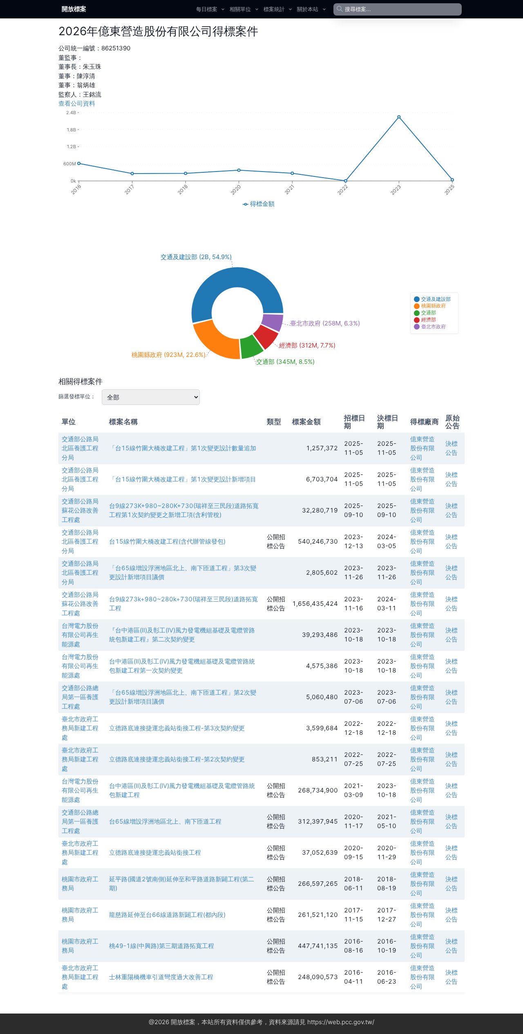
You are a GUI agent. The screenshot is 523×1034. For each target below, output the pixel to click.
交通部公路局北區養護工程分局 (80, 448)
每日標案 (206, 9)
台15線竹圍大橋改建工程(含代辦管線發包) (167, 541)
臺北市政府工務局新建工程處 (80, 728)
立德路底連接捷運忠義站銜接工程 (155, 852)
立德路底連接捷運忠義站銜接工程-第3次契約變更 (177, 728)
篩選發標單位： (77, 396)
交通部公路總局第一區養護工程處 (80, 697)
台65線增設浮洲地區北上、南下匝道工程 (165, 821)
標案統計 (274, 9)
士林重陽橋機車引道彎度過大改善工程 (161, 977)
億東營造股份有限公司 (422, 448)
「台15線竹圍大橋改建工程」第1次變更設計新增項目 (182, 479)
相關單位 (240, 9)
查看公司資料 (76, 103)
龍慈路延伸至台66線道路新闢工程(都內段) (167, 915)
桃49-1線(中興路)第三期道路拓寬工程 (161, 946)
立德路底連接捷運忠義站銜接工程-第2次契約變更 (177, 759)
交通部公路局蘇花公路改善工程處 (80, 510)
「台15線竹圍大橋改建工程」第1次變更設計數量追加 (182, 448)
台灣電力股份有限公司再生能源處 (80, 635)
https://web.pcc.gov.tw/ (340, 1022)
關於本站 (307, 9)
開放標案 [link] (74, 9)
